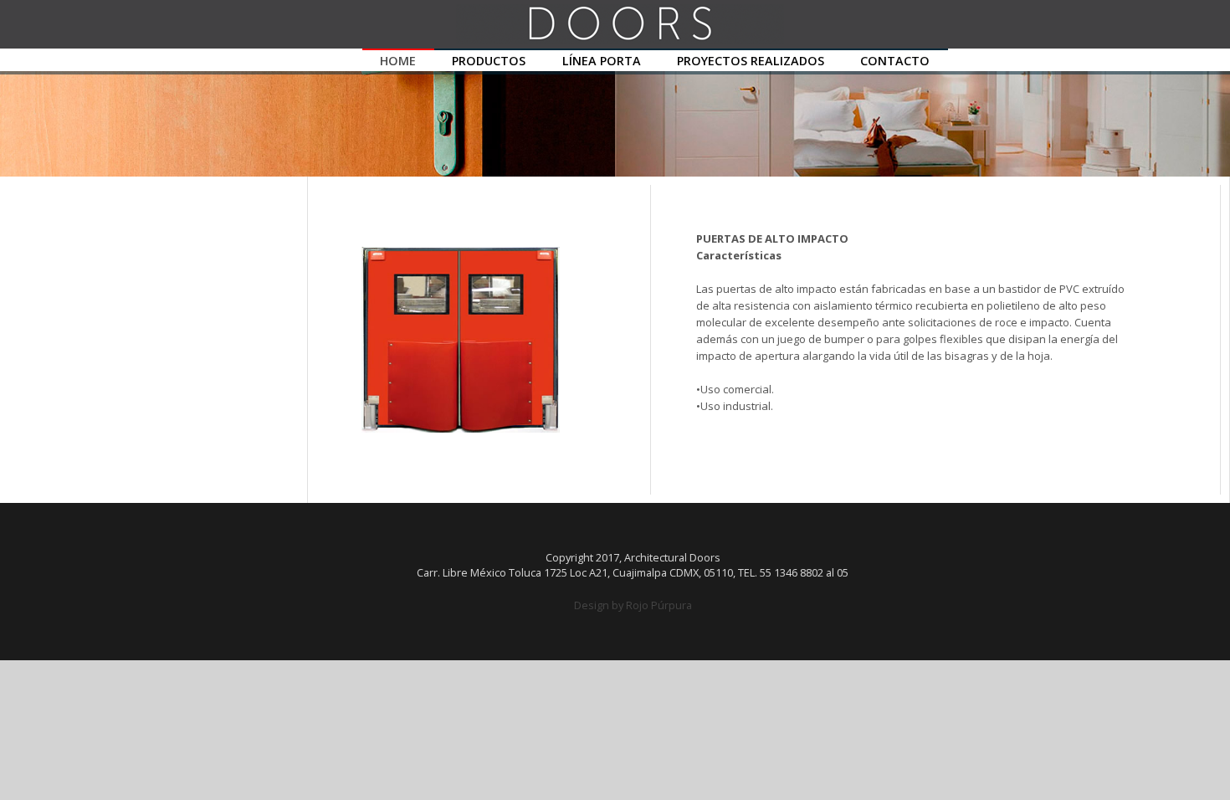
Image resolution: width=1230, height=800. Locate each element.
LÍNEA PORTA (601, 61)
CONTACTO (895, 61)
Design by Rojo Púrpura (633, 605)
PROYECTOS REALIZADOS (750, 61)
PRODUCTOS (488, 61)
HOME (398, 61)
